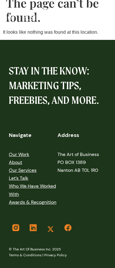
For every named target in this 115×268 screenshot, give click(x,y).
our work (19, 154)
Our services (23, 170)
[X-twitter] (50, 229)
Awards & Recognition (32, 202)
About (15, 162)
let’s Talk (18, 178)
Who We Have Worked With (32, 190)
